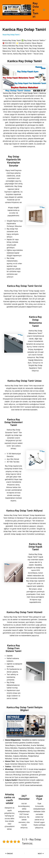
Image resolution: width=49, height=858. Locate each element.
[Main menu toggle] (44, 9)
